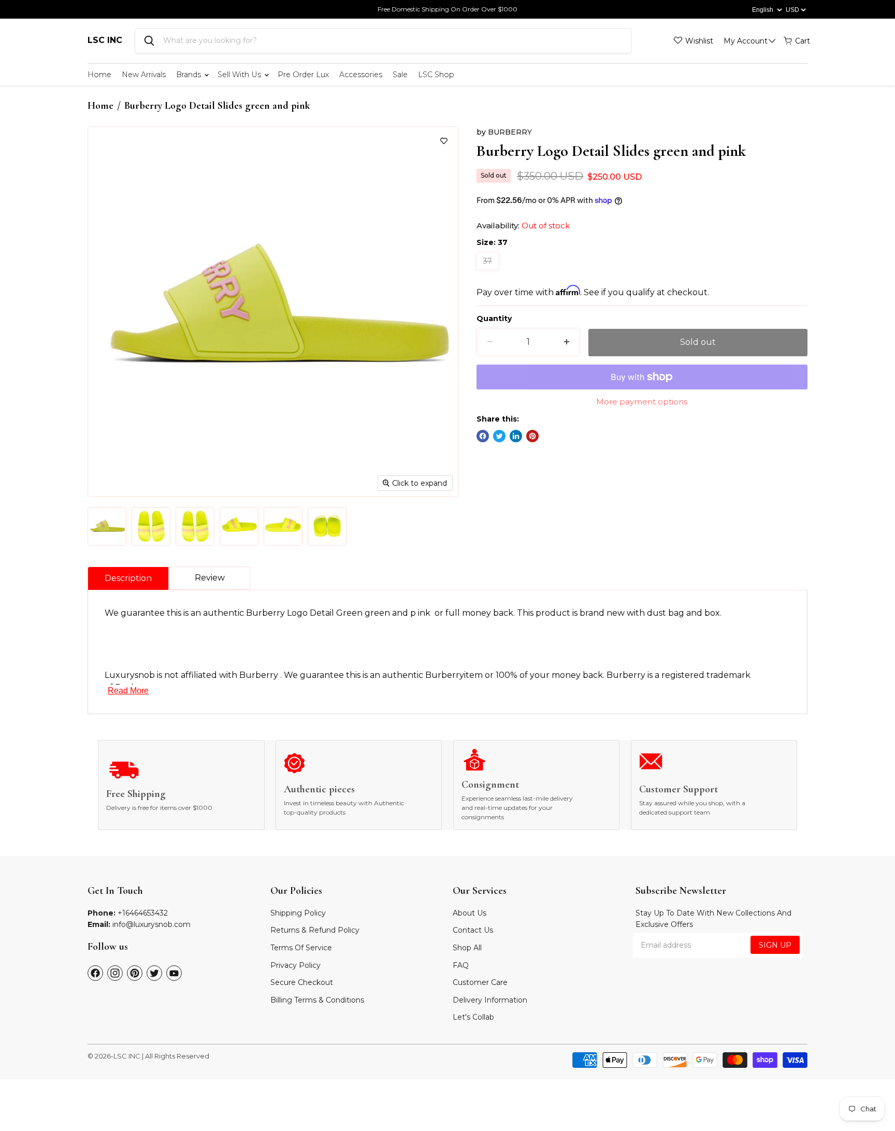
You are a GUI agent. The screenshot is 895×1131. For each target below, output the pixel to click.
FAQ (461, 965)
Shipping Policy (298, 913)
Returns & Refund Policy (314, 930)
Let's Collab (473, 1017)
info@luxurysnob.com (151, 924)
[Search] (149, 41)
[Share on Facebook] (483, 436)
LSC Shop (436, 74)
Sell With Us (240, 74)
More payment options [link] (641, 401)
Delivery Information (490, 1000)
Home (99, 74)
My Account (746, 41)
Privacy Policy (295, 965)
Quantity (494, 318)
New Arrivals (144, 74)
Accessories (360, 74)
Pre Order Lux (303, 74)
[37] (489, 272)
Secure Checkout (301, 982)
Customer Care (480, 982)
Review (210, 578)
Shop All (467, 947)
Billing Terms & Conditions (317, 1000)
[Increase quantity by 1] (567, 342)
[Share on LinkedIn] (516, 436)
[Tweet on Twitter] (499, 436)
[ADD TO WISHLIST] (444, 140)
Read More (128, 690)
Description (128, 578)
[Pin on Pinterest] (532, 436)
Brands (189, 74)
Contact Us (473, 930)
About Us (469, 913)
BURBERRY (510, 132)
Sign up (775, 945)
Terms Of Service (301, 947)
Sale (400, 74)
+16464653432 (143, 913)
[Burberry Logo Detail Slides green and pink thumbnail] (106, 526)
